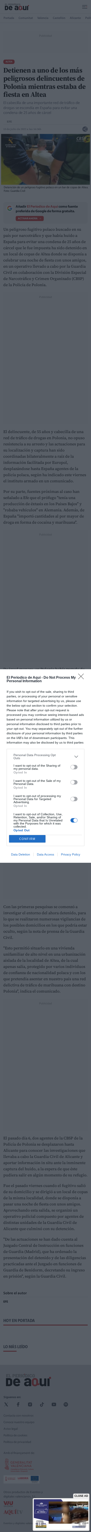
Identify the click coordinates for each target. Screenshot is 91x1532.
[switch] (74, 767)
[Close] (82, 678)
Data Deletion (20, 854)
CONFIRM (27, 839)
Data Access (45, 854)
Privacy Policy (70, 854)
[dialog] (45, 766)
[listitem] (45, 756)
